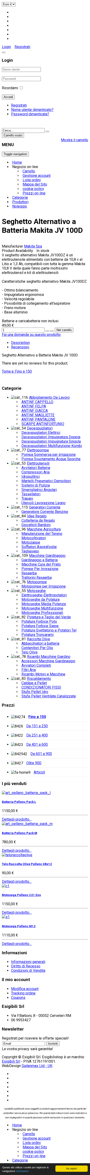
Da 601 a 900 (41, 754)
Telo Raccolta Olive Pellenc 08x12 (27, 864)
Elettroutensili (38, 463)
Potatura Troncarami (37, 634)
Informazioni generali (28, 962)
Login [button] (6, 47)
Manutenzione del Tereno (41, 533)
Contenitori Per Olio (37, 648)
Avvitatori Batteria (35, 468)
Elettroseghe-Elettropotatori (44, 595)
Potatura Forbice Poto (39, 621)
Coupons (18, 997)
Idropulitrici (30, 476)
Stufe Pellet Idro (34, 692)
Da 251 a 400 (37, 735)
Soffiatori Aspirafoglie (39, 547)
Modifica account (25, 989)
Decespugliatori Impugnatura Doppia (50, 437)
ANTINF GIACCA (34, 410)
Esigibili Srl (11, 1061)
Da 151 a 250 (37, 726)
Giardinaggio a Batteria (39, 560)
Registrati (22, 47)
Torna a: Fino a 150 (17, 371)
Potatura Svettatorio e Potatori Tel (48, 630)
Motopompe (37, 582)
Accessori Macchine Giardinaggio (48, 661)
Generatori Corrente (44, 507)
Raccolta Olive (38, 639)
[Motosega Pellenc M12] (6, 917)
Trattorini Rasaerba (36, 577)
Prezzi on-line (34, 193)
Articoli (39, 772)
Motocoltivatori (33, 538)
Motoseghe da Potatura (40, 599)
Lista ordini (32, 180)
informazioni (22, 1171)
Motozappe (30, 542)
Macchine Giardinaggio (47, 555)
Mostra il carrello (74, 140)
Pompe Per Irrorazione (39, 569)
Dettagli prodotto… (17, 819)
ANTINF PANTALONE (38, 419)
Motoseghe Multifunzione (42, 608)
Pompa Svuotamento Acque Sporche (51, 459)
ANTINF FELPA (33, 406)
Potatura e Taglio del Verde (49, 617)
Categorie (20, 197)
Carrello (29, 171)
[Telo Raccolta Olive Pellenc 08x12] (17, 855)
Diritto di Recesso (25, 966)
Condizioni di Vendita (28, 970)
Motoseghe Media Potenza (43, 604)
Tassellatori (30, 494)
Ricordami (10, 88)
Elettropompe (38, 450)
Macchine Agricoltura (44, 529)
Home (17, 162)
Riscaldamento (39, 678)
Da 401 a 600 (37, 744)
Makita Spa (33, 246)
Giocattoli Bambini (36, 525)
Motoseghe (36, 591)
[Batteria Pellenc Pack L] (26, 793)
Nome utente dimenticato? (32, 109)
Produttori (20, 202)
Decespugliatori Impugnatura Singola (51, 441)
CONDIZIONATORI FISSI (41, 687)
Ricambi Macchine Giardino (48, 656)
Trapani (27, 498)
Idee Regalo (37, 516)
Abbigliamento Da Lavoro (49, 397)
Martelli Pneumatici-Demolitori (46, 481)
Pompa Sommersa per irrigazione (48, 454)
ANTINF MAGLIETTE (37, 415)
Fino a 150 (37, 717)
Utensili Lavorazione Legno (43, 503)
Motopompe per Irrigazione (43, 586)
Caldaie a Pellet (34, 683)
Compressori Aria (35, 472)
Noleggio (19, 206)
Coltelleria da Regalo (38, 520)
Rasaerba (29, 573)
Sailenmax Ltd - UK (37, 1066)
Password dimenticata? (30, 114)
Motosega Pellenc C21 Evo (21, 895)
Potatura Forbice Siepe (40, 626)
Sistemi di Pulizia (35, 485)
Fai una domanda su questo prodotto (31, 334)
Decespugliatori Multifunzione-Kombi (51, 446)
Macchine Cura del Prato (41, 564)
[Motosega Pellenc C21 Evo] (5, 886)
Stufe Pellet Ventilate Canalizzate (48, 696)
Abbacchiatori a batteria (40, 643)
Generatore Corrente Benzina (44, 511)
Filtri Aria (28, 670)
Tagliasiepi (30, 551)
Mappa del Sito (35, 184)
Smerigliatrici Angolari (39, 490)
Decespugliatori (40, 428)
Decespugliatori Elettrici (40, 432)
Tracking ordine (23, 993)
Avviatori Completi (36, 665)
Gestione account (37, 175)
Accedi (8, 97)
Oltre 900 (33, 763)
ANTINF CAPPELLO (37, 402)
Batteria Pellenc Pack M (19, 833)
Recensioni (20, 347)
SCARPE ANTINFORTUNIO (42, 424)
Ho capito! (71, 1168)
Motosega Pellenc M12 (19, 926)
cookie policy (33, 189)
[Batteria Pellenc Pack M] (27, 824)
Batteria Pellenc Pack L (19, 802)
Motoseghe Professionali (42, 613)
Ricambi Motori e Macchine (43, 674)
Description (20, 343)
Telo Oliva (29, 652)
